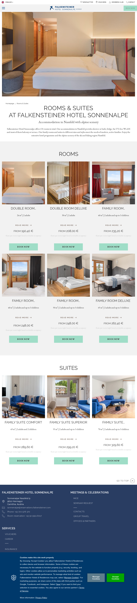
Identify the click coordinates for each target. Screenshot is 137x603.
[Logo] (66, 8)
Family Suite (113, 422)
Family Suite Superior (68, 422)
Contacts (79, 511)
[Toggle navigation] (2, 8)
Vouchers (102, 2)
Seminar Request (83, 503)
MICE (76, 498)
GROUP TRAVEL (81, 516)
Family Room (113, 208)
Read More (22, 225)
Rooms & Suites (22, 103)
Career (9, 539)
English (8, 2)
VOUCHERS (10, 534)
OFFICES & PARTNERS (84, 521)
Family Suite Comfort (23, 422)
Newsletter (88, 2)
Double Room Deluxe (68, 208)
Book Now (23, 247)
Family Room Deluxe (113, 301)
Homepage (10, 103)
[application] (68, 577)
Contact (131, 2)
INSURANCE (11, 549)
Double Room (23, 208)
